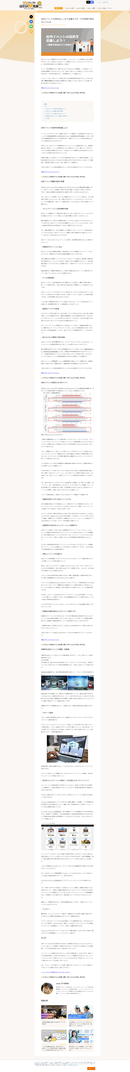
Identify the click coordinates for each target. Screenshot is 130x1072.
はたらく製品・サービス (105, 8)
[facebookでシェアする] (31, 21)
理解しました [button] (91, 1068)
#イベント (56, 25)
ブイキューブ (57, 582)
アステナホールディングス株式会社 (50, 880)
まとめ (48, 118)
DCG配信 (82, 604)
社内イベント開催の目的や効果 (54, 111)
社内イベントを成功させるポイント (55, 113)
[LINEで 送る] (31, 26)
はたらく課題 (91, 8)
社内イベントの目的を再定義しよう (55, 109)
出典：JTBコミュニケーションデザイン (52, 434)
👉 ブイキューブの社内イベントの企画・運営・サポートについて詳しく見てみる (63, 92)
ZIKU (69, 724)
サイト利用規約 (69, 1065)
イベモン (65, 873)
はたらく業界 (70, 8)
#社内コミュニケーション (47, 25)
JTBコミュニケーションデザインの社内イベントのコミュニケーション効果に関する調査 (65, 187)
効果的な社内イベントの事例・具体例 (56, 116)
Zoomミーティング (56, 516)
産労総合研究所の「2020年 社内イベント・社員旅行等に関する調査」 (66, 136)
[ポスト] (31, 16)
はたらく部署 (80, 8)
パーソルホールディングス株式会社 (50, 811)
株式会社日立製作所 (46, 672)
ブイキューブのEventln (47, 802)
